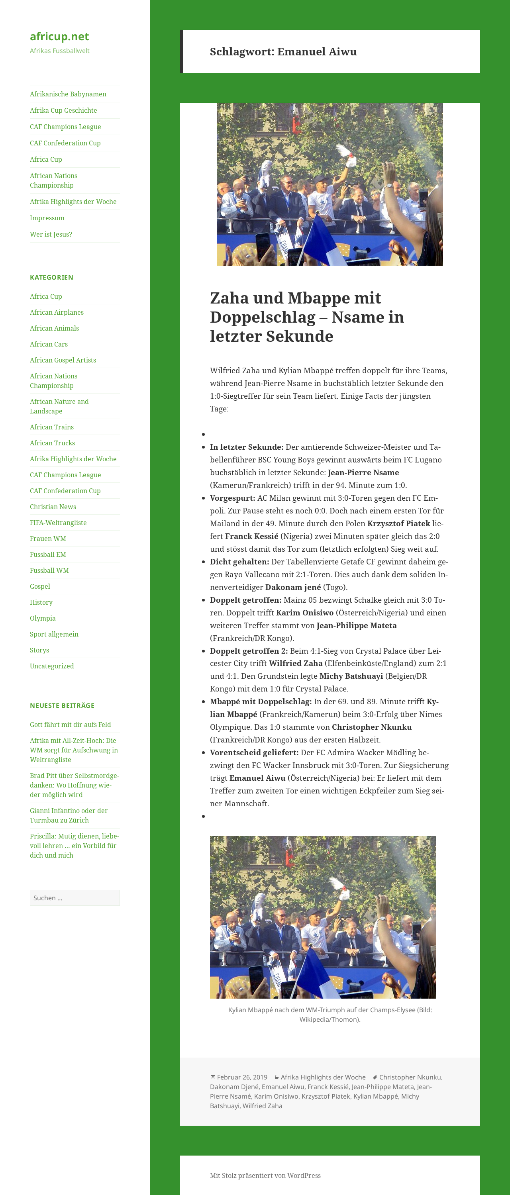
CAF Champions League (65, 126)
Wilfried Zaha (262, 1105)
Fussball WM (49, 570)
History (41, 602)
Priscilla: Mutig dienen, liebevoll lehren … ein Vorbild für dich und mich (74, 846)
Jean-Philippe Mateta (383, 1086)
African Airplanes (57, 312)
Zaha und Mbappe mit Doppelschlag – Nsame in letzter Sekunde (307, 316)
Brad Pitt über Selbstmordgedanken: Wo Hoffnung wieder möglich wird (74, 785)
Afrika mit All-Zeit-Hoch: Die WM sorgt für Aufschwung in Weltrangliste (74, 750)
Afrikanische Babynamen (68, 94)
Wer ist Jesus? (51, 234)
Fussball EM (48, 554)
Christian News (53, 506)
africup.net (59, 36)
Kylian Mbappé (375, 1096)
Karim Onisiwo (276, 1096)
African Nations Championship (53, 180)
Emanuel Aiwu (283, 1086)
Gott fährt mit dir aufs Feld (70, 724)
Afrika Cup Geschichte (63, 110)
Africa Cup (46, 159)
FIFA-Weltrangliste (58, 522)
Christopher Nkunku (410, 1077)
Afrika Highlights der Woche (73, 201)
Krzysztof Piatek (326, 1096)
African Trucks (52, 443)
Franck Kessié (328, 1086)
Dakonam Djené (234, 1086)
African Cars (49, 344)
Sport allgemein (54, 634)
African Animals (54, 328)
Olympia (43, 618)
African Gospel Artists (63, 360)
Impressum (47, 218)
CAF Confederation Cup (65, 143)
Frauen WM (48, 538)
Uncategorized (52, 666)
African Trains (52, 427)
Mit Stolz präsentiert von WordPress (265, 1175)
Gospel (40, 586)
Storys (39, 650)
